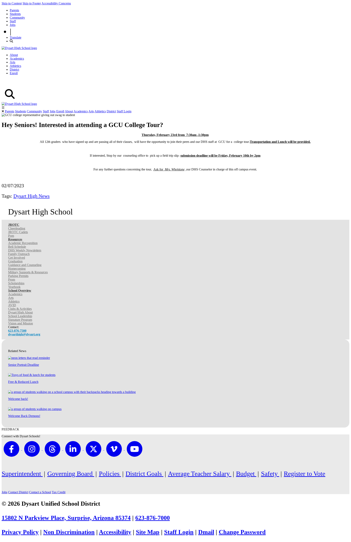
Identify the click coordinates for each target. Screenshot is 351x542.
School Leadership (20, 316)
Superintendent (22, 473)
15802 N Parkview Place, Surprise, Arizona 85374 (66, 517)
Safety (270, 473)
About (14, 55)
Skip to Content (12, 3)
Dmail (206, 532)
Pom (11, 235)
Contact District (18, 492)
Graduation (15, 261)
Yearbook (14, 287)
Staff (13, 21)
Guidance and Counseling (24, 265)
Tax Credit (58, 492)
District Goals (144, 473)
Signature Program (20, 319)
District (14, 69)
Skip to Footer (32, 3)
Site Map (147, 532)
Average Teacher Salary (199, 473)
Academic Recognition (23, 243)
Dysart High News (31, 196)
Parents (14, 10)
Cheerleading (16, 228)
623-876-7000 (152, 517)
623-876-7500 (17, 330)
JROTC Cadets (18, 232)
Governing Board (70, 473)
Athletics (15, 66)
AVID (12, 305)
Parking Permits (18, 276)
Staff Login (124, 111)
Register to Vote (304, 473)
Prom (11, 279)
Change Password (242, 532)
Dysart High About (20, 312)
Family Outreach (19, 254)
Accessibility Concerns (56, 3)
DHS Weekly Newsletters (24, 250)
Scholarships (16, 283)
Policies (110, 473)
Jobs (12, 25)
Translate (15, 37)
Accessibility (115, 532)
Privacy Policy (20, 532)
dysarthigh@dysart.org (24, 334)
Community (17, 17)
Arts (12, 62)
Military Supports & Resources (28, 272)
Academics (17, 58)
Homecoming (17, 268)
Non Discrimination (69, 532)
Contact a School (40, 492)
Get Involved (16, 257)
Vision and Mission (20, 323)
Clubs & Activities (20, 308)
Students (15, 14)
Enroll (14, 73)
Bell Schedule (17, 246)
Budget (246, 473)
